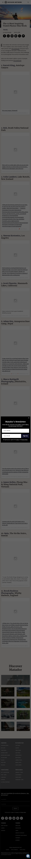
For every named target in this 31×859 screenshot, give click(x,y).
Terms (17, 439)
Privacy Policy (24, 439)
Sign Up (25, 436)
